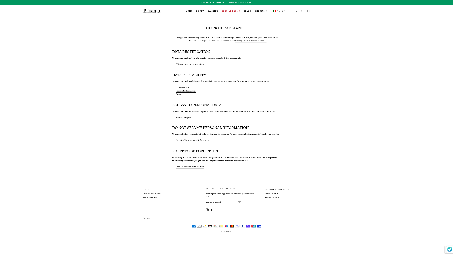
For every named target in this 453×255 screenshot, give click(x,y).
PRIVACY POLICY (272, 197)
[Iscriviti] (239, 202)
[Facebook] (211, 209)
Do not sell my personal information (192, 140)
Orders (179, 94)
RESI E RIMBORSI (150, 197)
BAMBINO (213, 11)
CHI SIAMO (261, 11)
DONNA (200, 11)
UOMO (189, 11)
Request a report (183, 117)
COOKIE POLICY (271, 193)
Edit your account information (190, 64)
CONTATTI (147, 189)
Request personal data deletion (190, 167)
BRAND (247, 11)
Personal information (186, 91)
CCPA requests (182, 87)
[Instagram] (207, 209)
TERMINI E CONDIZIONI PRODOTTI (279, 189)
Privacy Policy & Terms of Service (250, 41)
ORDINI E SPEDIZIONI (152, 193)
